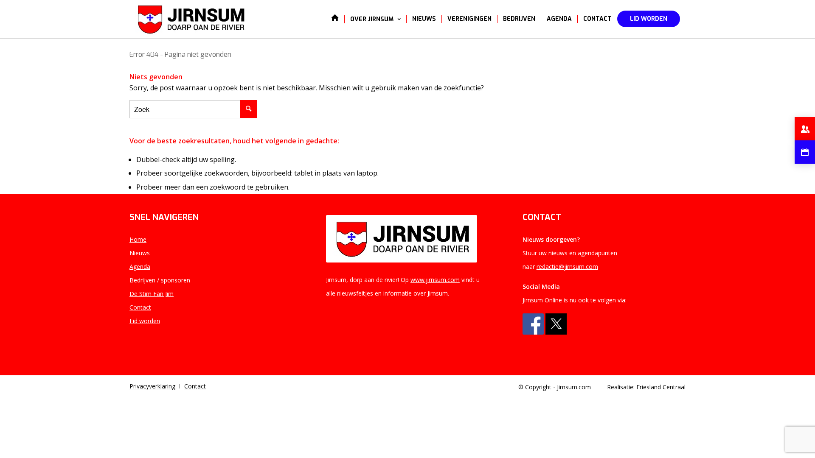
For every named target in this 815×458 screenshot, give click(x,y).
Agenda (139, 267)
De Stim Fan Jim (151, 294)
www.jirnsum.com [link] (435, 280)
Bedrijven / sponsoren (159, 280)
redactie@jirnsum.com (567, 267)
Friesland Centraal (661, 387)
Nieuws (139, 253)
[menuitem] (335, 19)
